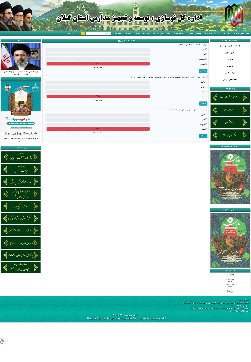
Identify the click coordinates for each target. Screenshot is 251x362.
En (73, 33)
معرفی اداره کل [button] (239, 33)
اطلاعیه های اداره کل (230, 79)
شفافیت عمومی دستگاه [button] (162, 33)
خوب (203, 54)
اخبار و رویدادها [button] (210, 33)
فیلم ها (230, 59)
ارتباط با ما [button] (146, 33)
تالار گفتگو (127, 33)
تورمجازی (230, 66)
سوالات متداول (230, 72)
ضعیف (202, 64)
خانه (247, 33)
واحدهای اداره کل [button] (195, 33)
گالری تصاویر (230, 52)
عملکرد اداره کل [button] (224, 33)
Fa (69, 33)
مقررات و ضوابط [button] (179, 33)
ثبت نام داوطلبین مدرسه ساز (230, 46)
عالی (203, 49)
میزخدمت (136, 33)
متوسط (202, 59)
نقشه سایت (117, 33)
